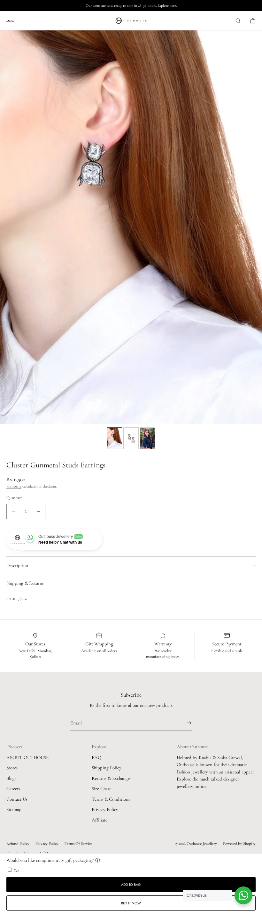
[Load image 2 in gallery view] (131, 438)
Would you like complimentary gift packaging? (50, 860)
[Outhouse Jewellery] (131, 21)
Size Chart (101, 788)
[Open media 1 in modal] (131, 227)
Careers (13, 788)
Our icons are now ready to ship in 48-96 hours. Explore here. (131, 5)
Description (17, 565)
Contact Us (16, 799)
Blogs (11, 778)
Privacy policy (46, 843)
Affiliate (99, 820)
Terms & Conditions (111, 799)
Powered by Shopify (239, 843)
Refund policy (17, 843)
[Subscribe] (184, 723)
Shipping (13, 486)
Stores (12, 768)
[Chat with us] (243, 895)
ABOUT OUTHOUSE (27, 757)
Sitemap (13, 809)
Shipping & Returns (25, 583)
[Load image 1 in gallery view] (114, 438)
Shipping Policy (106, 768)
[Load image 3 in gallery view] (147, 438)
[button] (238, 20)
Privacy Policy (105, 809)
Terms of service (78, 843)
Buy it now (131, 903)
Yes (16, 870)
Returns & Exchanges (111, 778)
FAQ (96, 757)
